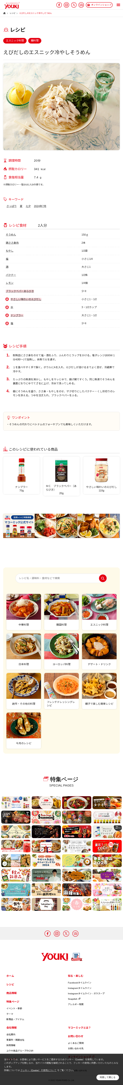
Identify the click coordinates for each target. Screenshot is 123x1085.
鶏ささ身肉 (12, 242)
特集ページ (12, 1001)
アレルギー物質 (76, 1004)
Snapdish (72, 999)
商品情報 (11, 993)
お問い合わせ (75, 1036)
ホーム (10, 976)
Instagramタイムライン (79, 988)
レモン (9, 283)
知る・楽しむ (75, 976)
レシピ (10, 984)
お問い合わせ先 (76, 1048)
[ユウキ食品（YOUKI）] (10, 5)
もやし (9, 250)
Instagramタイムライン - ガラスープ (86, 993)
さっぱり (11, 206)
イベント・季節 (14, 1008)
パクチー (11, 275)
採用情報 (10, 1045)
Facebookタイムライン (79, 982)
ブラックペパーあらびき (20, 291)
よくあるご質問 (76, 1043)
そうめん (11, 234)
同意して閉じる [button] (107, 1077)
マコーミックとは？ (79, 1027)
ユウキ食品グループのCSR (19, 1050)
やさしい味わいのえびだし (26, 299)
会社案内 (10, 1034)
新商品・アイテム (15, 1019)
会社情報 (11, 1027)
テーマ (9, 1014)
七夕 (28, 206)
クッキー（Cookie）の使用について (38, 1070)
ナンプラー (17, 315)
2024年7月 (40, 206)
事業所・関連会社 (15, 1040)
